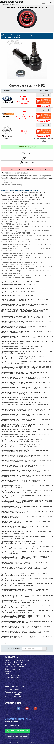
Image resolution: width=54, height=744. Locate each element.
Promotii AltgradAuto (13, 696)
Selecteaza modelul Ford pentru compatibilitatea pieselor (27, 169)
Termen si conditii (12, 676)
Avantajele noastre (14, 687)
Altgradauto (11, 657)
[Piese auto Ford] (11, 2)
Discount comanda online (15, 694)
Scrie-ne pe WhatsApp (19, 731)
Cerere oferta (10, 671)
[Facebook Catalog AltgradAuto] (18, 708)
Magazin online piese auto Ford (17, 660)
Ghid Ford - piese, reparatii (15, 667)
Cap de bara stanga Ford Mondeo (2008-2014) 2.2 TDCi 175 (20, 282)
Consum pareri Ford (12, 669)
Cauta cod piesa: (13, 648)
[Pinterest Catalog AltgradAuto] (35, 708)
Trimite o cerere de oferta (17, 737)
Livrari (7, 673)
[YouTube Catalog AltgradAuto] (27, 708)
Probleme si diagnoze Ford (15, 664)
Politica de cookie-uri (13, 678)
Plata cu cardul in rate (13, 692)
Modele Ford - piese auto (15, 662)
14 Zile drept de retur (13, 690)
